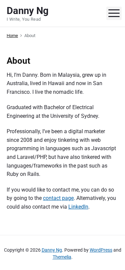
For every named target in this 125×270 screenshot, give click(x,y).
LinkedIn (78, 207)
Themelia (62, 257)
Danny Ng (52, 250)
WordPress (101, 250)
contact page (58, 198)
